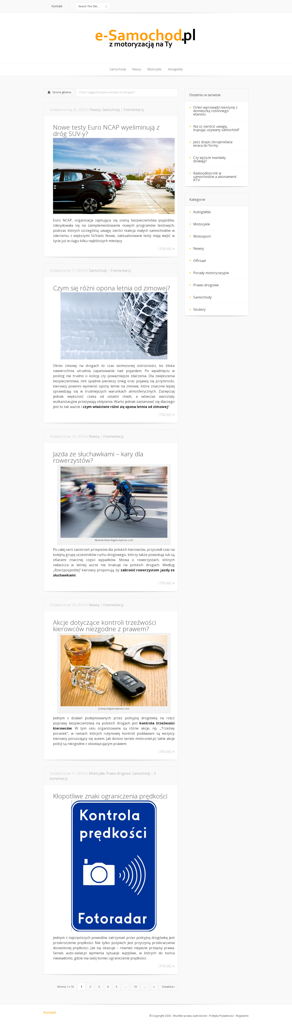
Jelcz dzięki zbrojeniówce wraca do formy (213, 144)
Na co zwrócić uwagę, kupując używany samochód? (216, 128)
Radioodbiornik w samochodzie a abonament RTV (214, 176)
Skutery (199, 309)
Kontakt (49, 1012)
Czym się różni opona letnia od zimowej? (111, 288)
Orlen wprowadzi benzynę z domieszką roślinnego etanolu (215, 111)
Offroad (199, 260)
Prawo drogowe (118, 773)
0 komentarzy (134, 109)
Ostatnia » (168, 987)
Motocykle (97, 773)
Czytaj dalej (165, 248)
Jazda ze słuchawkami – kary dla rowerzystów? (98, 457)
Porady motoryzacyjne (211, 272)
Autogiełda (202, 212)
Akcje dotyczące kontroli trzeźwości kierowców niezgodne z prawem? (104, 625)
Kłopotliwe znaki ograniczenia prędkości (110, 796)
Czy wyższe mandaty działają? (209, 159)
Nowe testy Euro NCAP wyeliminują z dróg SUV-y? (106, 130)
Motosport (202, 236)
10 (135, 987)
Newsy (95, 109)
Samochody (111, 109)
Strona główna (61, 92)
